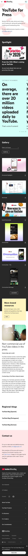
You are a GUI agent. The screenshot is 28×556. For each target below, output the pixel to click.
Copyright (14, 535)
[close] (27, 546)
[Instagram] (9, 496)
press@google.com (7, 31)
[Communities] (14, 232)
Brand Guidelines (6, 538)
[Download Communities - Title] (25, 265)
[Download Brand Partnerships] (25, 220)
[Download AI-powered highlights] (25, 175)
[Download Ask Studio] (25, 197)
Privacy (14, 538)
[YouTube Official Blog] (8, 2)
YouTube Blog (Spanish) (9, 411)
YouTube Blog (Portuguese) (10, 418)
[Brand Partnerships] (14, 210)
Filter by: (4, 147)
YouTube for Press (12, 12)
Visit (7, 316)
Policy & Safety (5, 535)
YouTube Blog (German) (9, 425)
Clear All (5, 152)
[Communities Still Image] (14, 277)
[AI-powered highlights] (14, 165)
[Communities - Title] (14, 255)
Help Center (7, 454)
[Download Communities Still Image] (25, 287)
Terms (20, 538)
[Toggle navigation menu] (2, 2)
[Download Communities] (25, 242)
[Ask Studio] (14, 187)
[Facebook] (13, 496)
